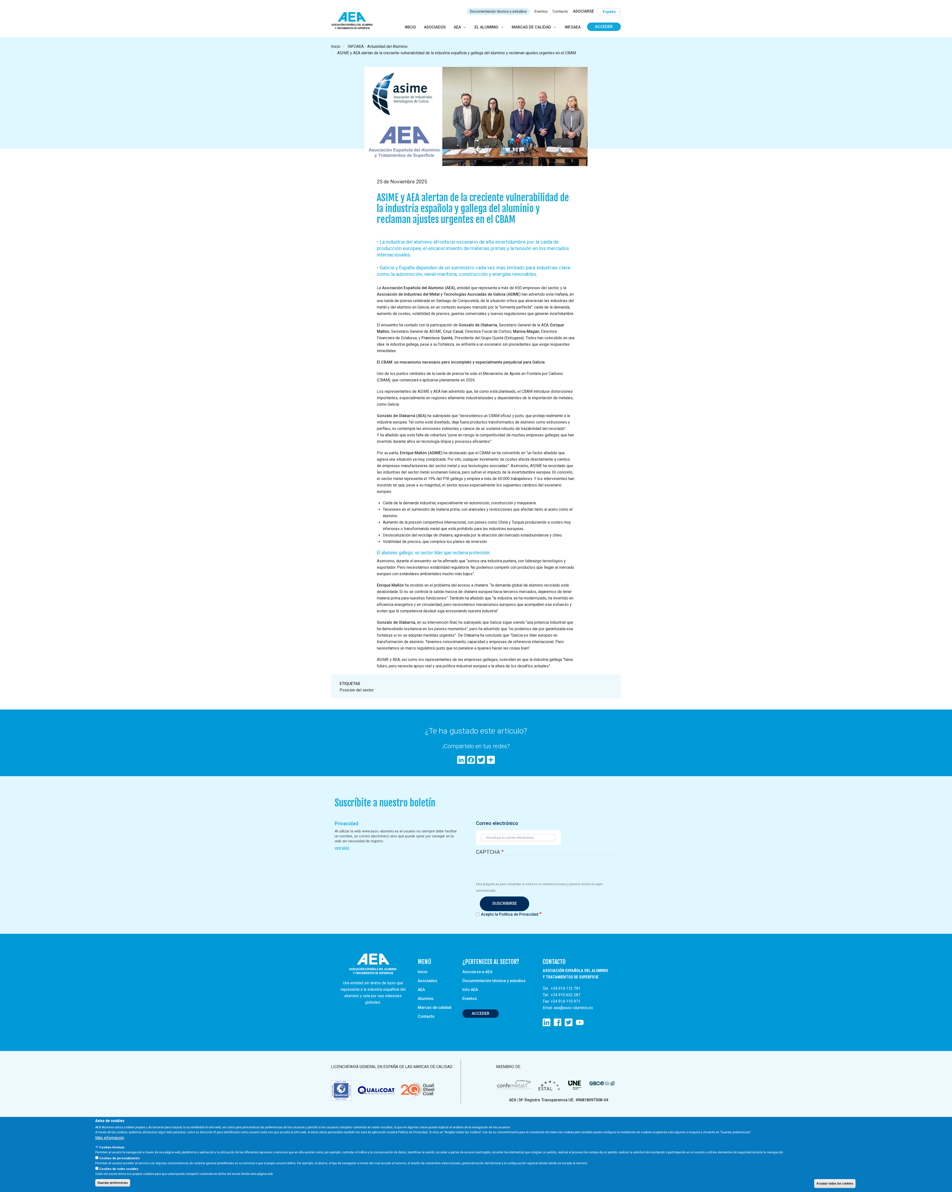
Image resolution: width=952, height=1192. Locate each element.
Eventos (541, 11)
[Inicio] (354, 21)
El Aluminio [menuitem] (486, 27)
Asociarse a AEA (477, 971)
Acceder (604, 26)
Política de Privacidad (518, 914)
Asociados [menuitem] (435, 27)
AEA (421, 989)
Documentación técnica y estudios (498, 11)
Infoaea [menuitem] (573, 27)
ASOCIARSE (583, 11)
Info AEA (470, 989)
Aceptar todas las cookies (834, 1183)
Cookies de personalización (119, 1158)
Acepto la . (510, 914)
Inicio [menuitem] (410, 27)
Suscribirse (504, 903)
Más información (109, 1137)
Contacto (560, 11)
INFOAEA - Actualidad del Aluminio (378, 46)
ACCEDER (480, 1013)
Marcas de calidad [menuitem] (531, 27)
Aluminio (426, 998)
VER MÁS (342, 849)
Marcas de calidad (434, 1007)
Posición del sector (357, 690)
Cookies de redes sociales (118, 1168)
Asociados (427, 980)
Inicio (335, 46)
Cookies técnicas (111, 1147)
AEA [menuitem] (457, 27)
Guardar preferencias (112, 1183)
